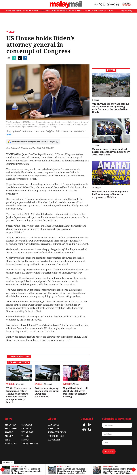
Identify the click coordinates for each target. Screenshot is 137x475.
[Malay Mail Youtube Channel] (113, 4)
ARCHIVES (53, 425)
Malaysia (15, 466)
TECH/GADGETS (90, 11)
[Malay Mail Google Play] (89, 426)
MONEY (35, 11)
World (60, 466)
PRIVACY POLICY (57, 432)
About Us (126, 3)
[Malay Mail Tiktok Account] (109, 4)
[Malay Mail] (66, 7)
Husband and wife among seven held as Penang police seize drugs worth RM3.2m (110, 194)
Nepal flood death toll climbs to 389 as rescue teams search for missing (75, 392)
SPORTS (80, 11)
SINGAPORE (26, 11)
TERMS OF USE (56, 436)
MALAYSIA (16, 11)
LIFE (48, 11)
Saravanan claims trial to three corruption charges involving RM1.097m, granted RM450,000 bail (117, 471)
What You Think (105, 11)
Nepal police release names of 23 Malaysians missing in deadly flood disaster (26, 471)
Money (9, 436)
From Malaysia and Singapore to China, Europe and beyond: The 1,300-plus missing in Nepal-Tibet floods (72, 471)
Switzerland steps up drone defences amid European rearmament (47, 392)
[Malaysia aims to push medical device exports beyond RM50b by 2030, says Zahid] (111, 130)
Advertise (126, 5)
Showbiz (27, 425)
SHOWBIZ (64, 11)
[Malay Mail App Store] (84, 426)
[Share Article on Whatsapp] (14, 59)
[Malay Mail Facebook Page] (96, 4)
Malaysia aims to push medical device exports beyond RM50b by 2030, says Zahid (111, 152)
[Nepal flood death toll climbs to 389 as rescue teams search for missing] (76, 373)
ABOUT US (53, 428)
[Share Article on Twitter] (20, 59)
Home (8, 11)
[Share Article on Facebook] (25, 59)
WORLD (42, 11)
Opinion (26, 428)
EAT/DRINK (55, 11)
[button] (57, 142)
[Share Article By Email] (9, 59)
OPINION (72, 11)
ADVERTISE (54, 440)
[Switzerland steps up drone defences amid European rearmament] (47, 373)
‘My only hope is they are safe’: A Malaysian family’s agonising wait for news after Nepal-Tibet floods (110, 108)
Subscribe (109, 451)
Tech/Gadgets (30, 443)
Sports (26, 440)
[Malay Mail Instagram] (104, 4)
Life (7, 440)
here (8, 134)
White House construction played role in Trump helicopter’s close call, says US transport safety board (19, 395)
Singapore (11, 428)
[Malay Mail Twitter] (100, 4)
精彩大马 (124, 11)
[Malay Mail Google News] (89, 431)
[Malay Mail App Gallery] (84, 431)
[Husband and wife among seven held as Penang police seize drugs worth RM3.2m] (111, 173)
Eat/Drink (11, 443)
